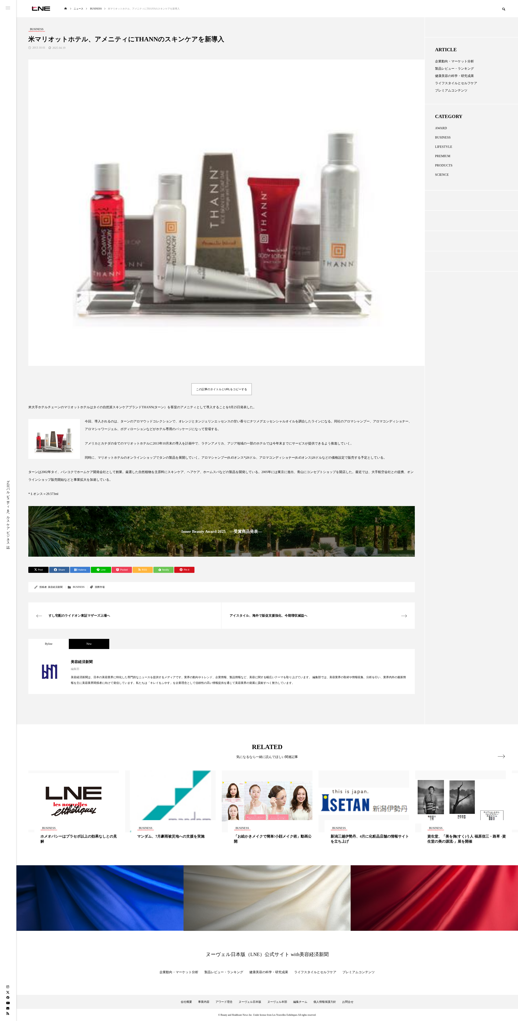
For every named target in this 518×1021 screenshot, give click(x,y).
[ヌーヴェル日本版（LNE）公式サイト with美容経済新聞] (40, 8)
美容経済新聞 (55, 587)
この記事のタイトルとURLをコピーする (221, 389)
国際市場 (100, 587)
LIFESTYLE (443, 146)
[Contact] (7, 1008)
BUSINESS (79, 587)
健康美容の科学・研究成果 (454, 76)
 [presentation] (501, 756)
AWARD (441, 128)
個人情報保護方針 (324, 1001)
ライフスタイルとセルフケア (456, 83)
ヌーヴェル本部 (277, 1001)
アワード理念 (223, 1001)
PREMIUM (442, 156)
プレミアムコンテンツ (451, 90)
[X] (7, 992)
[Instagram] (7, 987)
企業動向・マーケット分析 (454, 61)
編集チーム (300, 1001)
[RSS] (7, 1013)
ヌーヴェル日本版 (250, 1001)
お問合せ (347, 1001)
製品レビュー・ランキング (454, 68)
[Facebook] (7, 997)
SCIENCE (442, 174)
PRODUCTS (443, 165)
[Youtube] (8, 1002)
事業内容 (203, 1001)
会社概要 (186, 1001)
